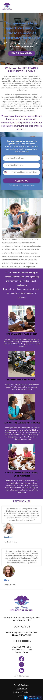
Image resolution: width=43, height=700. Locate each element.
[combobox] (6, 172)
